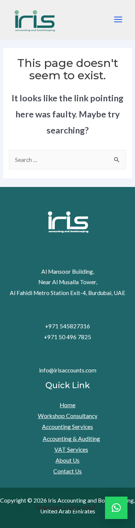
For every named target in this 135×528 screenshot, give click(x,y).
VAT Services (71, 449)
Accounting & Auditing (71, 438)
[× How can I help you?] (116, 508)
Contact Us (67, 471)
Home (67, 405)
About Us (68, 460)
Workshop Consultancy (68, 415)
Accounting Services (67, 426)
